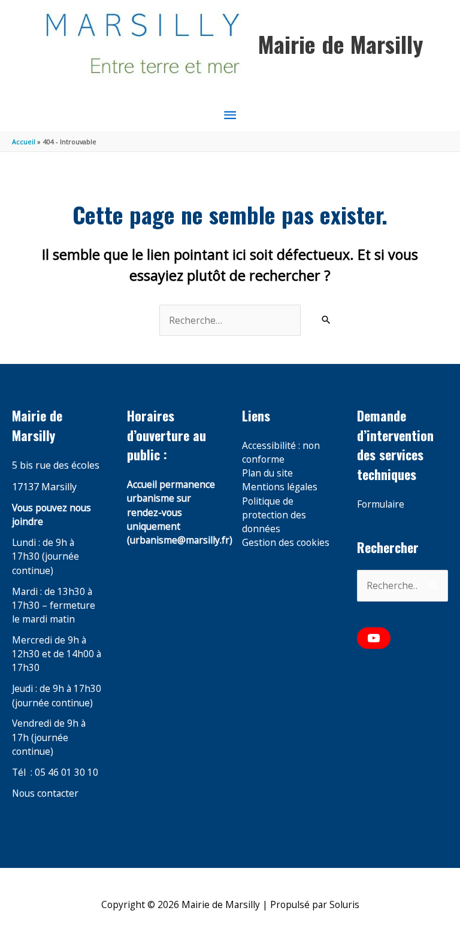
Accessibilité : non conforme (281, 452)
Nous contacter (45, 793)
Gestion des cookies (285, 542)
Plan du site (267, 472)
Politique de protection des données (274, 515)
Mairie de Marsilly (340, 43)
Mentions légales (279, 486)
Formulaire (380, 504)
